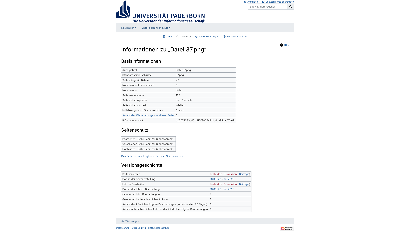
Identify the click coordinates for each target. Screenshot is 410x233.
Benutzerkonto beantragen (280, 1)
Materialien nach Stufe (154, 27)
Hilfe (286, 45)
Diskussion (186, 36)
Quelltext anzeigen (209, 36)
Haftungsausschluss (158, 227)
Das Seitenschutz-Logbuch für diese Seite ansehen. (152, 156)
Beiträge (244, 174)
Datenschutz (122, 227)
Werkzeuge (131, 221)
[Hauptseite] (160, 11)
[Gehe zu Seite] (290, 7)
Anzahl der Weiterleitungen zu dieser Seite (148, 115)
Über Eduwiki (139, 227)
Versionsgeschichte (237, 36)
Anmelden (252, 1)
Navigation (127, 27)
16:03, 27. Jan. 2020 (222, 179)
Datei (169, 36)
